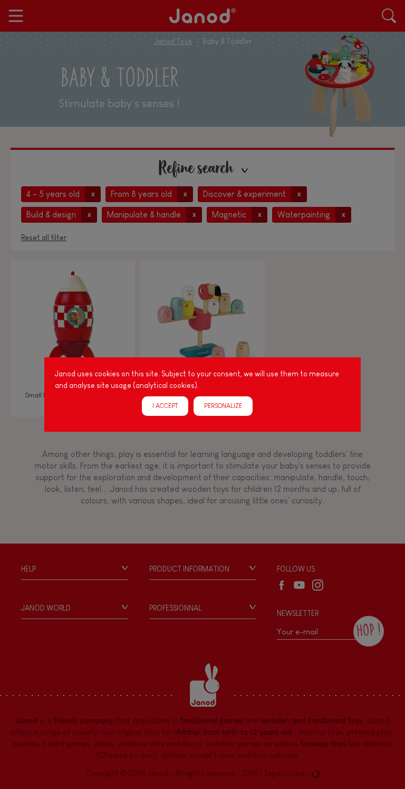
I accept (165, 406)
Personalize (223, 406)
